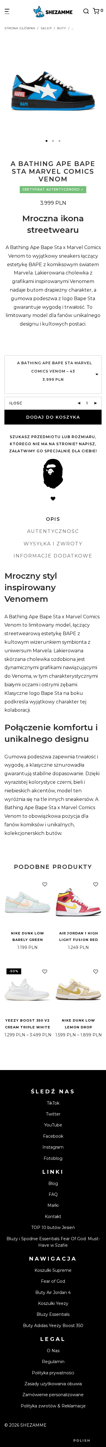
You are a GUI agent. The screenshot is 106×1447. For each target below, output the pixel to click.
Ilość (15, 403)
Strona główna (19, 28)
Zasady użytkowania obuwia (53, 1383)
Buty (61, 28)
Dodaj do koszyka (53, 417)
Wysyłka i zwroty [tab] (53, 544)
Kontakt (53, 1216)
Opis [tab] (53, 519)
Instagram (53, 1147)
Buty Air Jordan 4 (53, 1292)
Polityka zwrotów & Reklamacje (53, 1406)
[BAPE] (52, 474)
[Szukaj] (88, 11)
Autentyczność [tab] (53, 531)
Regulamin (53, 1361)
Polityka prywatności (53, 1373)
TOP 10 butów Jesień (53, 1227)
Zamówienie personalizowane (53, 1394)
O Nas (53, 1350)
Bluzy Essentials (53, 1314)
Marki (53, 1205)
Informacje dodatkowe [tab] (53, 556)
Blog (53, 1183)
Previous (5, 84)
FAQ (53, 1194)
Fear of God (53, 1281)
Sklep (46, 28)
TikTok (53, 1103)
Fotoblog (53, 1158)
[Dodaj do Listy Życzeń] (53, 499)
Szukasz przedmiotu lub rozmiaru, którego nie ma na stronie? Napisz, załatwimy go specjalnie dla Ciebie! (53, 444)
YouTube (53, 1125)
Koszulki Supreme (53, 1270)
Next (100, 84)
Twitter (53, 1114)
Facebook (53, 1136)
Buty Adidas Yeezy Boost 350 (53, 1325)
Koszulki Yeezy (53, 1303)
